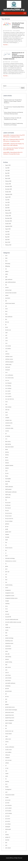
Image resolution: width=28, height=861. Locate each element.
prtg (6, 725)
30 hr (6, 260)
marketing (7, 603)
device (6, 457)
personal (7, 688)
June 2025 (7, 202)
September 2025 (8, 194)
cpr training (7, 436)
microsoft (7, 614)
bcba (6, 314)
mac (6, 582)
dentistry (7, 452)
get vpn (6, 526)
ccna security (8, 345)
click (4, 148)
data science (8, 441)
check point (7, 367)
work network (8, 847)
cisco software (8, 388)
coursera (7, 430)
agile (6, 276)
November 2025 (8, 189)
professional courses (9, 712)
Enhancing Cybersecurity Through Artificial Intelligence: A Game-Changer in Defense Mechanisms (13, 101)
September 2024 (8, 226)
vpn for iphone (8, 810)
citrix (6, 404)
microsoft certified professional (11, 619)
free (6, 499)
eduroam (7, 462)
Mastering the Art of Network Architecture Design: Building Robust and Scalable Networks (13, 56)
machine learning (8, 584)
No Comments (17, 30)
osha (6, 669)
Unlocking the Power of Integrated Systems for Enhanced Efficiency (18, 25)
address (7, 271)
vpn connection (8, 805)
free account (7, 502)
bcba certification (8, 316)
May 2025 (7, 205)
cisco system (8, 393)
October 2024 (8, 223)
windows (7, 834)
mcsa (6, 606)
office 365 (7, 654)
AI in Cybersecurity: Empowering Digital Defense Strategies (14, 107)
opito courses (8, 667)
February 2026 (8, 181)
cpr (6, 433)
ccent (6, 340)
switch (6, 776)
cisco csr (7, 380)
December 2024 (8, 218)
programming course (9, 715)
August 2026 (7, 165)
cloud (6, 412)
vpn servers (7, 818)
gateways (7, 523)
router (6, 736)
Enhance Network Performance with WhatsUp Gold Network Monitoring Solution (13, 113)
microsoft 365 (8, 616)
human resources (8, 547)
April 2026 (7, 175)
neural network (8, 648)
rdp (6, 728)
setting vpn (7, 754)
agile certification (8, 279)
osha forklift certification (10, 683)
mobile (6, 624)
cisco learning (8, 385)
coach (6, 414)
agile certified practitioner (10, 282)
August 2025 (7, 197)
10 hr (6, 255)
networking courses (9, 643)
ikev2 (6, 555)
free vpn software (8, 521)
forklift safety (8, 494)
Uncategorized (8, 789)
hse (6, 545)
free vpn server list (9, 518)
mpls (6, 632)
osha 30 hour (8, 680)
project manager (8, 723)
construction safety (9, 428)
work (6, 845)
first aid (6, 473)
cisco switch (7, 391)
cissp (6, 401)
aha (6, 284)
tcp (6, 778)
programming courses (9, 717)
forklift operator (8, 489)
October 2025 (8, 191)
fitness (6, 476)
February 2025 (8, 213)
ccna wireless (8, 348)
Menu (3, 13)
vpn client (7, 802)
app (6, 300)
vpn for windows (8, 813)
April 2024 (7, 239)
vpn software (8, 824)
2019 (6, 258)
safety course (8, 739)
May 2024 (7, 236)
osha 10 (7, 672)
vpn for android (8, 808)
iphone (6, 566)
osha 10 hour (8, 675)
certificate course (8, 356)
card (6, 335)
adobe (6, 274)
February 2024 (8, 244)
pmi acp (7, 696)
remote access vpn (9, 731)
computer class (8, 420)
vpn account (7, 800)
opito (6, 664)
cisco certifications (9, 375)
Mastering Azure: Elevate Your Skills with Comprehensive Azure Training (12, 118)
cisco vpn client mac (9, 399)
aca (6, 268)
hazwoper (7, 537)
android (6, 295)
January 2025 (8, 215)
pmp (6, 699)
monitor (6, 630)
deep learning (8, 444)
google (6, 529)
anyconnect (7, 298)
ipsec (6, 569)
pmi (6, 693)
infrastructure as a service (10, 561)
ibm (6, 550)
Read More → (6, 44)
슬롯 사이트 (5, 139)
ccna (6, 343)
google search (8, 531)
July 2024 (7, 231)
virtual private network (9, 794)
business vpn (8, 330)
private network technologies (11, 709)
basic (6, 311)
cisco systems (8, 396)
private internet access (10, 707)
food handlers (8, 478)
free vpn (7, 510)
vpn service (7, 821)
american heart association (10, 292)
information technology (10, 558)
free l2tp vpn (7, 505)
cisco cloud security (9, 377)
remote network (8, 733)
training (6, 786)
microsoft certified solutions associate (13, 622)
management (8, 590)
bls (5, 324)
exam (6, 470)
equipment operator (9, 465)
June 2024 (7, 234)
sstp (6, 770)
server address (8, 752)
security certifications (9, 747)
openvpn (7, 659)
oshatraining (7, 685)
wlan (6, 842)
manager (7, 600)
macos (6, 587)
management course (9, 592)
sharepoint (7, 757)
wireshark (7, 839)
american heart (8, 290)
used (6, 792)
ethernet (7, 468)
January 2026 (8, 183)
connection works (8, 422)
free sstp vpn (8, 507)
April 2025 (7, 207)
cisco (6, 372)
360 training (7, 263)
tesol (6, 784)
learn (6, 579)
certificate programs (9, 361)
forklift (6, 484)
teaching (7, 781)
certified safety (8, 364)
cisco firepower (8, 383)
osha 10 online (8, 677)
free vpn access (8, 513)
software (7, 762)
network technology (9, 638)
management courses (9, 595)
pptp (6, 701)
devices (6, 460)
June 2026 (7, 170)
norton (6, 651)
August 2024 (7, 228)
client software (8, 407)
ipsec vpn (7, 571)
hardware (7, 534)
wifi (6, 832)
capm (6, 332)
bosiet (6, 327)
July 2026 (7, 167)
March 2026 (7, 178)
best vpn (7, 322)
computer (7, 417)
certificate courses (9, 359)
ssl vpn (6, 768)
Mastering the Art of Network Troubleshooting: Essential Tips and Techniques (13, 124)
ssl (5, 765)
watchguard (7, 826)
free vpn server (8, 515)
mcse (6, 608)
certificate (7, 353)
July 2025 (7, 199)
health (6, 539)
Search (4, 85)
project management (9, 720)
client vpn (7, 409)
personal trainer (8, 691)
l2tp (6, 577)
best (6, 319)
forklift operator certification (11, 492)
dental (6, 449)
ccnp (6, 351)
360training (7, 266)
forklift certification (9, 486)
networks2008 (6, 135)
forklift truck (7, 497)
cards (6, 337)
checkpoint (7, 369)
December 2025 (8, 186)
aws (6, 306)
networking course (9, 640)
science (6, 741)
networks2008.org (14, 9)
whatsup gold (8, 829)
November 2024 (8, 221)
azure (6, 308)
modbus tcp (7, 627)
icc (5, 553)
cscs (6, 438)
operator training (8, 662)
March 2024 (7, 242)
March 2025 (7, 210)
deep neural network (9, 446)
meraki (6, 611)
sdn (6, 744)
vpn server (7, 816)
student (6, 773)
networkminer (8, 646)
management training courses (11, 598)
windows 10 (7, 837)
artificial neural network (10, 303)
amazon (7, 287)
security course (8, 749)
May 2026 (7, 173)
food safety (7, 481)
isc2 (6, 574)
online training (8, 656)
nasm (6, 635)
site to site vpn (8, 760)
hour (6, 542)
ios (5, 563)
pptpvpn (7, 704)
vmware (6, 797)
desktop (7, 454)
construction (7, 425)
